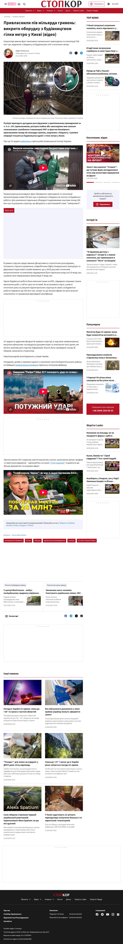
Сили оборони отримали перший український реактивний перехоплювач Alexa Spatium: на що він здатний (21, 819)
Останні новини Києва (86, 540)
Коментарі (13, 616)
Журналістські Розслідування (16, 918)
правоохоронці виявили (26, 365)
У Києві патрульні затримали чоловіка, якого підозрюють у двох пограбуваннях (101, 28)
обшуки (37, 540)
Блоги (60, 10)
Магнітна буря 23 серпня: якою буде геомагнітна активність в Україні (101, 334)
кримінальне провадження (54, 540)
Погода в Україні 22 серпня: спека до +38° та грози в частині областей (22, 710)
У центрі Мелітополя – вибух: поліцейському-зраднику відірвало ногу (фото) (21, 593)
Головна (7, 17)
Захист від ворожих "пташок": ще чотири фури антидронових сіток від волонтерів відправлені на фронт (102, 171)
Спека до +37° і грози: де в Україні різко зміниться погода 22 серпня (62, 763)
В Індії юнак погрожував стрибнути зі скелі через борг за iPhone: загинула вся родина (102, 51)
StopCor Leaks (78, 10)
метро (28, 540)
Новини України (19, 17)
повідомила (25, 141)
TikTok (30, 525)
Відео (39, 10)
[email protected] (24, 939)
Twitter (15, 525)
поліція (71, 540)
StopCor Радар (92, 10)
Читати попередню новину (15, 585)
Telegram (62, 523)
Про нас (7, 910)
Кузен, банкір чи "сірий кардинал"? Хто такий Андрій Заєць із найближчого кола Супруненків (101, 460)
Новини (50, 10)
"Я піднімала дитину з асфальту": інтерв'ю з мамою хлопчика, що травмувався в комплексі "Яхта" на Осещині (100, 256)
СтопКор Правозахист (13, 914)
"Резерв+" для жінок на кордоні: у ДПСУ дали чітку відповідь (21, 763)
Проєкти (28, 10)
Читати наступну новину (56, 585)
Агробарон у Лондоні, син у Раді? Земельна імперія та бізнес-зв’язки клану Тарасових (102, 481)
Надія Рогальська (22, 51)
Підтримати (98, 4)
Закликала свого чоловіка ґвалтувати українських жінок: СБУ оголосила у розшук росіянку (63, 593)
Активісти (8, 921)
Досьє (68, 10)
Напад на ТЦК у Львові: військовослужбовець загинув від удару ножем (101, 73)
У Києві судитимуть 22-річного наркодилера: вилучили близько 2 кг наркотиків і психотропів (63, 817)
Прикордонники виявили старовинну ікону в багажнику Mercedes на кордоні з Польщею (102, 357)
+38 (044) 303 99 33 (102, 410)
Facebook (70, 523)
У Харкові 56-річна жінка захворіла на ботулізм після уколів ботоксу (100, 380)
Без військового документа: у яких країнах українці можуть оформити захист (62, 711)
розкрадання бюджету (13, 540)
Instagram (23, 525)
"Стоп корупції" (57, 462)
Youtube (9, 525)
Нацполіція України (19, 535)
